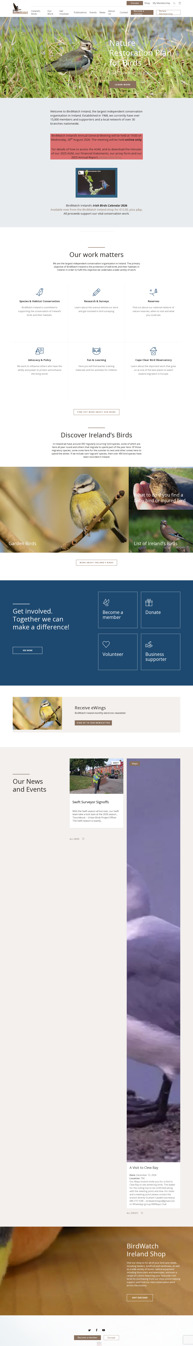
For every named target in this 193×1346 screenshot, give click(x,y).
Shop (147, 3)
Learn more (123, 84)
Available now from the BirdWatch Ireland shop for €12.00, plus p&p (96, 209)
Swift (116, 763)
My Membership (161, 3)
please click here (110, 157)
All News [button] (74, 839)
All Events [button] (132, 1213)
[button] (96, 412)
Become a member (87, 1337)
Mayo (135, 763)
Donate (111, 1337)
